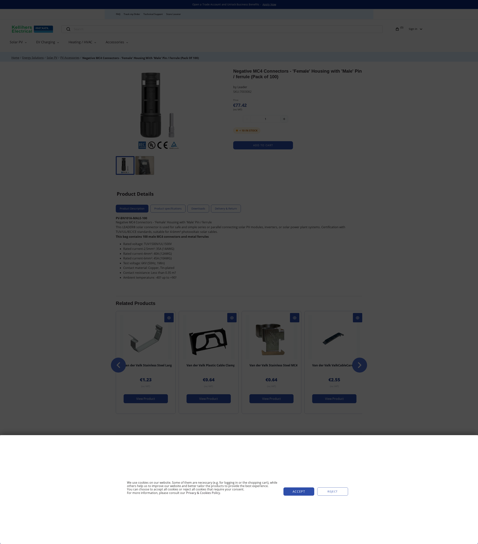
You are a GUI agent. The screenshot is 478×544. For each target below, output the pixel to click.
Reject (333, 491)
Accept (299, 491)
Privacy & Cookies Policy (203, 493)
